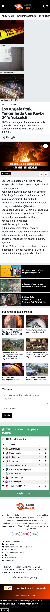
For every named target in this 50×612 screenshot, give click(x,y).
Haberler (6, 105)
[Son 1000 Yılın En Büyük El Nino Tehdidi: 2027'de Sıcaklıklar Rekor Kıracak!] (13, 322)
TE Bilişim (31, 596)
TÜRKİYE (7, 567)
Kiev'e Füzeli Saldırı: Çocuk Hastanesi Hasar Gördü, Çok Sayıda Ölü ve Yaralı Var (37, 355)
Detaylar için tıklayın (25, 493)
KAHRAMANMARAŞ (26, 16)
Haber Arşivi (10, 560)
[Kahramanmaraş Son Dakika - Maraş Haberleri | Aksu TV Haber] (23, 6)
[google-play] (31, 578)
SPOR (37, 567)
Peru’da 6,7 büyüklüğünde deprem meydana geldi (36, 331)
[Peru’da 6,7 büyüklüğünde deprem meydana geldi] (37, 322)
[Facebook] (14, 534)
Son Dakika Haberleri (13, 558)
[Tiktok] (32, 534)
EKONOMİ (30, 570)
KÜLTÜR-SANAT (20, 573)
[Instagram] (23, 534)
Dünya (16, 105)
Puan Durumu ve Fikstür (14, 552)
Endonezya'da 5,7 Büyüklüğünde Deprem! (11, 379)
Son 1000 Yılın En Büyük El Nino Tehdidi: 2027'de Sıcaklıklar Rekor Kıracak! (12, 332)
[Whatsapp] (36, 534)
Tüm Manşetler (11, 555)
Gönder (7, 415)
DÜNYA (40, 570)
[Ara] (47, 6)
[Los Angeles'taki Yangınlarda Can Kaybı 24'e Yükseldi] (25, 156)
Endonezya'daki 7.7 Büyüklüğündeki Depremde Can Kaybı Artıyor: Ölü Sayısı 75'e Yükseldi (12, 356)
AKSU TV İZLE (8, 16)
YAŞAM (19, 570)
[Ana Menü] (3, 6)
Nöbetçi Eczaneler (12, 541)
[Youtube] (27, 534)
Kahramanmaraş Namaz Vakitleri (18, 547)
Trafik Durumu (10, 549)
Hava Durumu (10, 544)
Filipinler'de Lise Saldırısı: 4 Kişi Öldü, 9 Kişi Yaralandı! (36, 379)
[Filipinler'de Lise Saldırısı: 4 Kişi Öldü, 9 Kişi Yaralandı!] (37, 369)
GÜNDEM (8, 570)
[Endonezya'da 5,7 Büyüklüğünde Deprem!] (13, 369)
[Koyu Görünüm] (44, 6)
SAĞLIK (7, 573)
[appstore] (18, 578)
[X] (18, 534)
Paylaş (7, 173)
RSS (9, 588)
